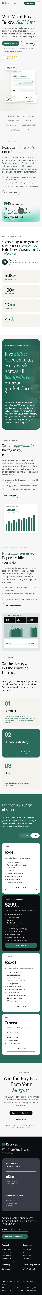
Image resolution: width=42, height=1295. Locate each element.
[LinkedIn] (27, 1269)
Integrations (6, 1258)
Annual (35, 835)
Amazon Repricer (8, 1249)
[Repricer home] (9, 3)
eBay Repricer (7, 1252)
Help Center (27, 1255)
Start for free (29, 3)
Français (18, 1281)
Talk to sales (21, 1049)
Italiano (4, 1284)
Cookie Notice (11, 1289)
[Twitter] (24, 1269)
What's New (27, 1249)
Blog (24, 1252)
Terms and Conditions (20, 1289)
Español (32, 1281)
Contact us (6, 1269)
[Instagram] (34, 1269)
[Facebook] (30, 1269)
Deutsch (25, 1281)
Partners (26, 1258)
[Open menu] (38, 3)
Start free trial (21, 887)
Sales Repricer (7, 1255)
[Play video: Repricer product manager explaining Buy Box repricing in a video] (21, 211)
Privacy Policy (4, 1289)
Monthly (25, 835)
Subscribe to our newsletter (15, 1236)
